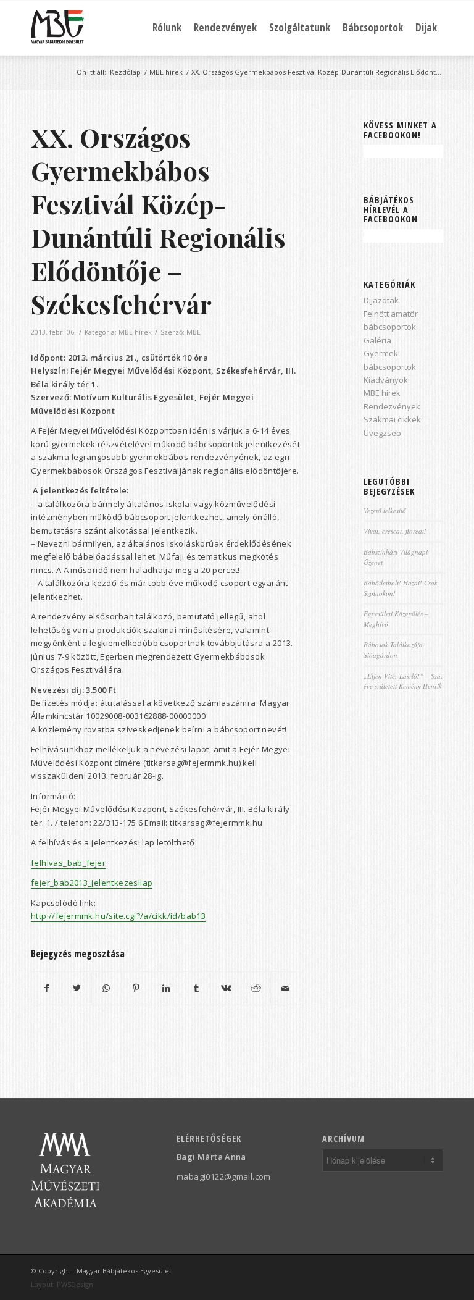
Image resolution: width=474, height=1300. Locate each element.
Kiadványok (386, 379)
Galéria (377, 340)
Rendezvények (392, 406)
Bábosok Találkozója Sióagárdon (393, 650)
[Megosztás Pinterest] (136, 988)
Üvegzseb (382, 432)
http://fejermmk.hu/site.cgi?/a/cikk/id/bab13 (118, 915)
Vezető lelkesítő (385, 510)
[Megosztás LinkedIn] (166, 988)
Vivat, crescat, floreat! (395, 530)
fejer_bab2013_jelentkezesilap (91, 882)
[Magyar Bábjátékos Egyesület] (57, 28)
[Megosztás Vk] (225, 988)
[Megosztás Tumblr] (195, 988)
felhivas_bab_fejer (68, 862)
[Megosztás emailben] (286, 988)
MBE (193, 332)
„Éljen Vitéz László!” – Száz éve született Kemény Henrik (403, 681)
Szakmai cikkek (392, 419)
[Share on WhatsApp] (106, 988)
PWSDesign (75, 1284)
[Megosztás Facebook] (46, 988)
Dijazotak (381, 300)
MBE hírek (135, 332)
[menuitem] (167, 28)
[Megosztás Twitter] (76, 988)
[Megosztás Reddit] (255, 988)
